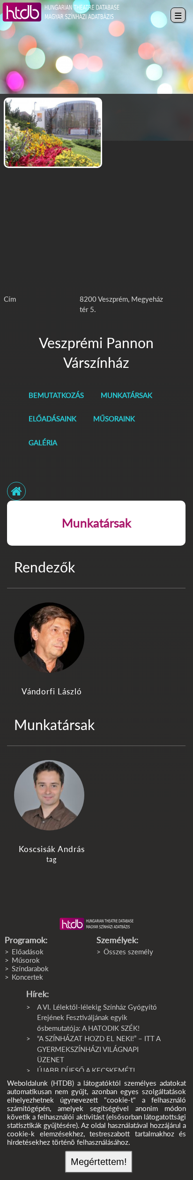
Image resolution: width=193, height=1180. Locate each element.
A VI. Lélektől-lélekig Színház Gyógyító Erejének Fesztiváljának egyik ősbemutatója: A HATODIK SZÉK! (97, 1017)
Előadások (28, 951)
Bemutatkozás (56, 395)
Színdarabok (30, 968)
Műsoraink (114, 418)
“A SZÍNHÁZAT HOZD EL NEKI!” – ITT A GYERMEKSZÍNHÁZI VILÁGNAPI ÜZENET (98, 1049)
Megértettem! (99, 1162)
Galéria (43, 442)
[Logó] (96, 924)
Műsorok (26, 960)
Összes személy (128, 951)
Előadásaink (52, 418)
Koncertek (27, 977)
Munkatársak (126, 395)
